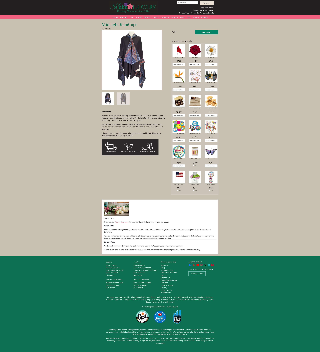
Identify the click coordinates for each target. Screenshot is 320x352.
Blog (163, 267)
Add (195, 165)
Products (156, 17)
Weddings (204, 17)
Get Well (147, 17)
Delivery (164, 283)
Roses (182, 17)
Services (196, 17)
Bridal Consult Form (169, 273)
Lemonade (123, 17)
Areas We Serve (167, 270)
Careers (164, 275)
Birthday (139, 17)
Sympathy (174, 17)
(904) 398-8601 (207, 7)
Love (131, 17)
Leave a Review (167, 285)
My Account (166, 293)
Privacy (164, 287)
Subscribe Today (197, 274)
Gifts (188, 17)
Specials (115, 17)
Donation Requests (169, 280)
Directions (110, 275)
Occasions (165, 17)
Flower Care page (121, 222)
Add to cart (206, 32)
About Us (164, 265)
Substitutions (166, 290)
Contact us (165, 277)
